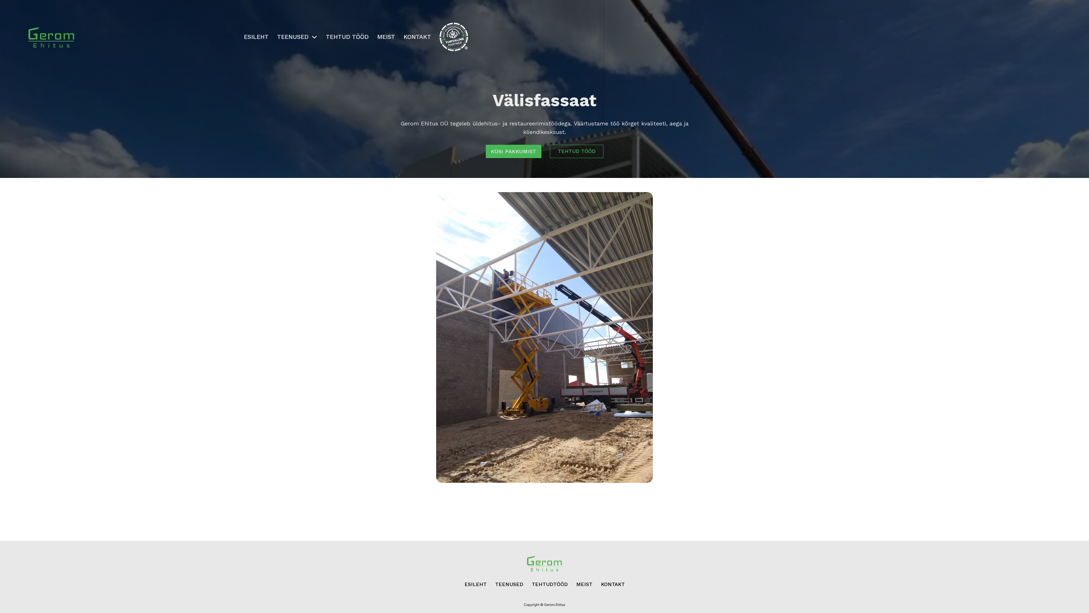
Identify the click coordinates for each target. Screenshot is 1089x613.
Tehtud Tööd (347, 36)
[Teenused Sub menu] (314, 37)
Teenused (293, 36)
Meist (386, 36)
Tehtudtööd (550, 584)
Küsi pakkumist (513, 151)
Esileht (256, 36)
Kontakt (417, 36)
